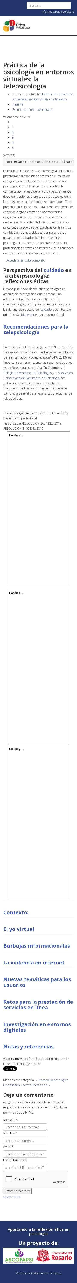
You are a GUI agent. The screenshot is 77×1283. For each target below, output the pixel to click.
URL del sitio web (15, 1160)
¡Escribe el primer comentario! (32, 110)
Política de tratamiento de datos (38, 1273)
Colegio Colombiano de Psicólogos (27, 373)
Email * (8, 1147)
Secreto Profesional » (35, 1085)
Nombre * (10, 1133)
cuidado (54, 270)
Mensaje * (10, 1120)
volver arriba (11, 1197)
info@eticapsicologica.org (58, 11)
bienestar (27, 315)
